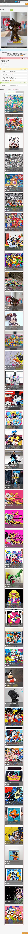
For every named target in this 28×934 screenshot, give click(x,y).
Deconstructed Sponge (10, 525)
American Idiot (8, 109)
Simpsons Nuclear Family (10, 921)
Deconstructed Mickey (9, 841)
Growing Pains (8, 564)
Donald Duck (7, 861)
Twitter (16, 1)
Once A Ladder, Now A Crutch (11, 446)
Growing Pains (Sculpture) (10, 465)
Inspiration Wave (8, 248)
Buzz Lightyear (8, 901)
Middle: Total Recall (9, 208)
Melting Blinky (8, 822)
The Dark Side (8, 802)
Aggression (7, 584)
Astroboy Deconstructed (10, 644)
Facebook (18, 1)
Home (1, 5)
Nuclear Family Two (9, 663)
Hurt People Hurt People (10, 406)
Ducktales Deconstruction (10, 742)
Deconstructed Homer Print (10, 366)
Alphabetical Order (19, 92)
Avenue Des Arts (13, 72)
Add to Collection (23, 82)
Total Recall (7, 168)
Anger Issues (8, 485)
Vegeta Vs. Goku (8, 723)
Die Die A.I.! (7, 149)
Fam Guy (7, 762)
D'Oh (6, 881)
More (21, 55)
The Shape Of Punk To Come (11, 129)
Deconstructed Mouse (9, 683)
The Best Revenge (9, 604)
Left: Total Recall (8, 188)
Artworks (4, 5)
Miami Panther (8, 782)
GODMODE (7, 307)
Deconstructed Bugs (9, 386)
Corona (6, 426)
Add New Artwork (23, 58)
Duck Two (7, 624)
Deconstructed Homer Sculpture (11, 703)
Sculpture (13, 80)
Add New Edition (23, 69)
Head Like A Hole (8, 287)
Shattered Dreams (9, 267)
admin (12, 10)
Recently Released (11, 92)
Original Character (9, 347)
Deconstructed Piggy (9, 505)
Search (26, 4)
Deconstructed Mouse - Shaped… (12, 327)
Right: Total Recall (9, 228)
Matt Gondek (7, 111)
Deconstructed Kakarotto (10, 545)
